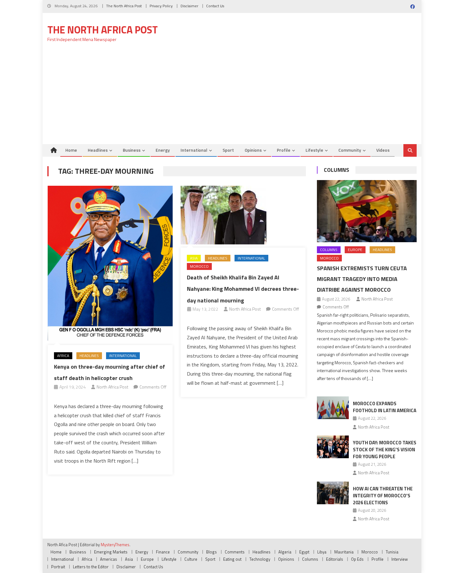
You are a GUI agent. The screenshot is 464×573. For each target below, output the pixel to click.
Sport (228, 150)
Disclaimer (189, 6)
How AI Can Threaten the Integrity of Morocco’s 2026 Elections (383, 495)
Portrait (58, 567)
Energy (163, 150)
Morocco (199, 266)
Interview (399, 559)
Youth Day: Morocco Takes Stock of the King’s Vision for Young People (384, 449)
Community (349, 150)
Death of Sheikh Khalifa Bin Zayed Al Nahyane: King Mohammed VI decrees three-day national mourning (243, 289)
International (194, 150)
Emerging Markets (111, 552)
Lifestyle (314, 150)
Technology (259, 559)
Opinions (253, 150)
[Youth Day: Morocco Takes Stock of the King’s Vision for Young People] (333, 447)
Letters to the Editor (91, 567)
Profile (283, 150)
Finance (163, 552)
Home (71, 150)
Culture (190, 559)
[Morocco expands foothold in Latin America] (333, 407)
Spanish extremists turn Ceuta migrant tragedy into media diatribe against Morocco (362, 279)
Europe (355, 250)
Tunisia (392, 552)
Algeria (284, 552)
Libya (321, 552)
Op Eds (357, 559)
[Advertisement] (232, 97)
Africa (63, 356)
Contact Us (215, 6)
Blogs (211, 552)
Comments (235, 552)
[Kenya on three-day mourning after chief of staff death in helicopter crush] (110, 264)
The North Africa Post (124, 6)
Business (131, 150)
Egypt (304, 552)
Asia (194, 258)
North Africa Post (112, 386)
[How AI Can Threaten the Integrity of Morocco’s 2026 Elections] (333, 493)
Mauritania (344, 552)
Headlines (98, 150)
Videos (383, 150)
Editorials (334, 559)
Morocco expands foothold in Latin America (384, 407)
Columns (336, 170)
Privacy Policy (161, 6)
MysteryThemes (115, 544)
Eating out (232, 559)
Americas (108, 559)
